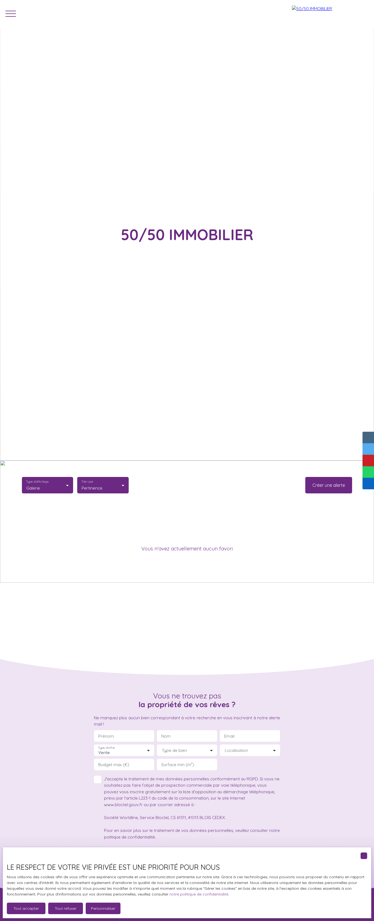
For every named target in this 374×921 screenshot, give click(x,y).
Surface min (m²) (177, 764)
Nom (166, 736)
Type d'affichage (37, 482)
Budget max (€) (113, 764)
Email (229, 736)
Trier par (87, 482)
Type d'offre (106, 747)
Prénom (106, 736)
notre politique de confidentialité (198, 894)
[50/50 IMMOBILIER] (330, 13)
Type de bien (174, 750)
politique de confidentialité (129, 837)
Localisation (236, 750)
